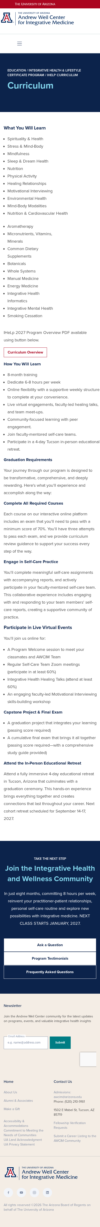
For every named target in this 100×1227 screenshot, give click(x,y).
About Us (10, 1092)
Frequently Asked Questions (50, 972)
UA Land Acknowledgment (23, 1140)
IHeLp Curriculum (62, 75)
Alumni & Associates (18, 1101)
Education (16, 70)
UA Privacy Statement (19, 1144)
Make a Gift (12, 1109)
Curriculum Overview (25, 352)
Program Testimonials (50, 958)
